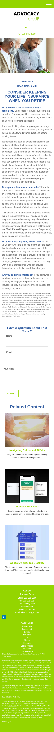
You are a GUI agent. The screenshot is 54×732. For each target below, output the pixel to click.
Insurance (27, 634)
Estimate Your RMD (27, 506)
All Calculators (27, 651)
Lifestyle (27, 643)
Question (9, 368)
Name (9, 335)
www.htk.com (13, 708)
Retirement (27, 626)
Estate (27, 631)
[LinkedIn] (26, 27)
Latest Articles (27, 645)
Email (9, 352)
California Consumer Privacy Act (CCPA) (22, 688)
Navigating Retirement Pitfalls (27, 450)
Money (27, 640)
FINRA (10, 706)
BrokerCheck (6, 656)
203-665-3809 (29, 33)
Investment (27, 629)
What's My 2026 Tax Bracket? (27, 563)
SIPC (14, 706)
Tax (27, 637)
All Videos (27, 648)
